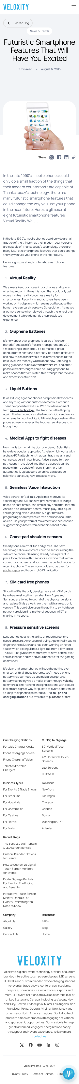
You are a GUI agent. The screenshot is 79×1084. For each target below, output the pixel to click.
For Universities (13, 809)
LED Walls (48, 774)
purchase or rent (59, 697)
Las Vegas (48, 796)
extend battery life (45, 365)
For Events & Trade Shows (19, 789)
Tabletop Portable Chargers (14, 768)
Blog (45, 928)
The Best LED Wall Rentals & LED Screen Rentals (20, 845)
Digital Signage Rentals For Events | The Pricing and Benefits (18, 883)
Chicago (47, 802)
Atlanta (47, 828)
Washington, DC (52, 822)
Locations (48, 783)
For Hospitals (11, 802)
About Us (9, 921)
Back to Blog (21, 23)
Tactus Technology (22, 410)
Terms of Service (42, 1074)
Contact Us (10, 934)
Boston (46, 815)
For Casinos (10, 815)
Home (46, 934)
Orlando (47, 809)
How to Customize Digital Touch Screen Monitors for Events (19, 869)
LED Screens (50, 767)
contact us (39, 1036)
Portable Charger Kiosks (18, 746)
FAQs (45, 921)
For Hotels (9, 822)
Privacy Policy (19, 1074)
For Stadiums (11, 796)
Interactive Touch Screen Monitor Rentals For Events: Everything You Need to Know (19, 900)
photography (11, 570)
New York (48, 789)
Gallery (7, 928)
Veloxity (68, 681)
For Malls (9, 828)
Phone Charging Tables (18, 759)
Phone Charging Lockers (18, 753)
